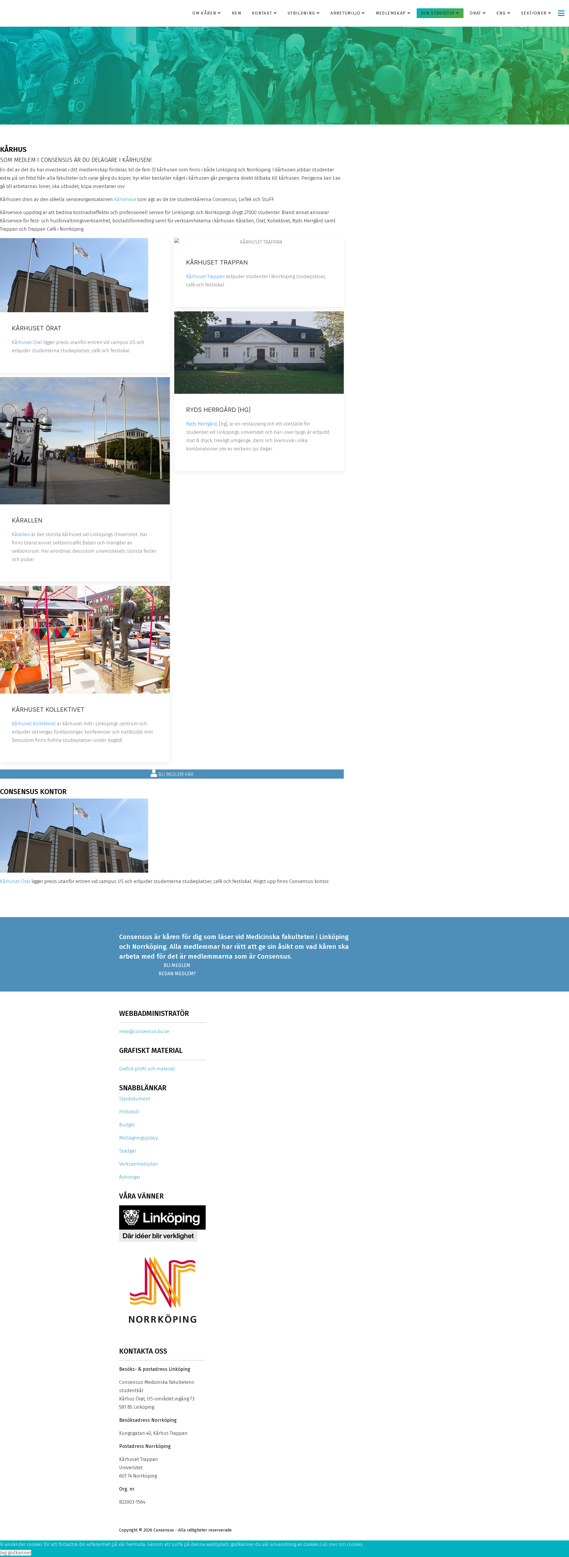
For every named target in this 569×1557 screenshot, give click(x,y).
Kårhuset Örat (27, 342)
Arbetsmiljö (345, 13)
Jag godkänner (15, 1553)
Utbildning (301, 13)
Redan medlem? (177, 973)
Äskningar (129, 1177)
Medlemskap (391, 13)
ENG (501, 13)
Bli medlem (177, 965)
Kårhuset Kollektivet (34, 723)
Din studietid (438, 13)
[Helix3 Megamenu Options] (561, 13)
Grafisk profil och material (147, 1069)
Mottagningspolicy (138, 1138)
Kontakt (262, 13)
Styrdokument (134, 1099)
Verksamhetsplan (138, 1164)
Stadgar (127, 1151)
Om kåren (204, 13)
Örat (475, 13)
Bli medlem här (175, 774)
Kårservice (125, 199)
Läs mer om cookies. (342, 1544)
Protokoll (129, 1112)
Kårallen (21, 534)
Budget (127, 1125)
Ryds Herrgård (201, 424)
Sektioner (533, 13)
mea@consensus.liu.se (144, 1031)
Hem (236, 13)
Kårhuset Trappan (205, 276)
